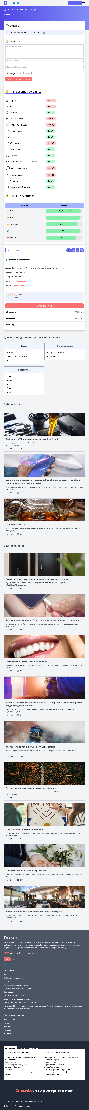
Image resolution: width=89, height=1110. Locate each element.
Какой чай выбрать (16, 524)
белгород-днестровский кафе (56, 1072)
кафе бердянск (10, 1060)
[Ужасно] (20, 73)
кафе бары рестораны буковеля (57, 1069)
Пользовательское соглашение (17, 985)
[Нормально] (26, 73)
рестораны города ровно (54, 1060)
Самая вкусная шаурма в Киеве (17, 999)
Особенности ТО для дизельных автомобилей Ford (32, 439)
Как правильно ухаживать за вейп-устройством (30, 746)
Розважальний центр (16, 356)
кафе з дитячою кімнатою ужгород (18, 1072)
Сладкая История (55, 352)
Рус (7, 959)
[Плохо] (23, 73)
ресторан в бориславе (13, 1067)
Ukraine (10, 380)
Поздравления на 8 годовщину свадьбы (26, 870)
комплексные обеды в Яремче (17, 1055)
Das (8, 384)
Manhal (9, 352)
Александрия (9, 1019)
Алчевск (7, 1030)
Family (9, 392)
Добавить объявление (13, 978)
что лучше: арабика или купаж (56, 1052)
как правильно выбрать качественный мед (61, 1057)
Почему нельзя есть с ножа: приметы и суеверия (31, 788)
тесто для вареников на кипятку (57, 1055)
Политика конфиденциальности (17, 988)
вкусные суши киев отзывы (16, 1077)
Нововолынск (18, 285)
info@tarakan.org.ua (33, 1102)
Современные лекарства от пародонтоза (26, 661)
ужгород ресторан (51, 1074)
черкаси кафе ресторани (54, 1064)
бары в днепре (50, 1062)
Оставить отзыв (44, 305)
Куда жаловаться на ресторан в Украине (21, 1002)
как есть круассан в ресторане (17, 1052)
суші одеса (9, 1069)
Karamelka (52, 356)
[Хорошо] (29, 73)
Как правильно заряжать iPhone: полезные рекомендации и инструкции (43, 620)
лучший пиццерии (51, 1067)
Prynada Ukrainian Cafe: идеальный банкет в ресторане (34, 911)
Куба (8, 376)
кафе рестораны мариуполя (16, 1064)
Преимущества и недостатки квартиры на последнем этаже (37, 579)
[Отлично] (31, 73)
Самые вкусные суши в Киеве (16, 995)
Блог (6, 974)
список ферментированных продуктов (20, 1057)
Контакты (8, 981)
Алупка (7, 1023)
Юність (9, 388)
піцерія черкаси (11, 1062)
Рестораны (21, 281)
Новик (9, 360)
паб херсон (9, 1074)
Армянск (7, 1033)
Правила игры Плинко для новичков (24, 829)
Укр (14, 959)
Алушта (7, 1026)
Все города (8, 992)
